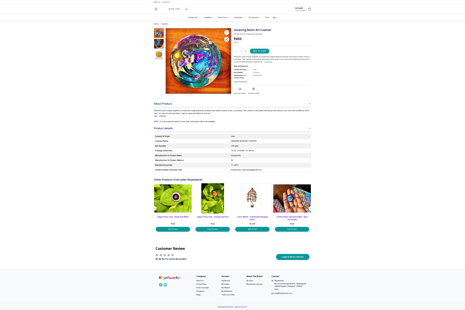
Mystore (243, 307)
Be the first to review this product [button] (248, 34)
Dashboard (225, 281)
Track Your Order (227, 295)
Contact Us (166, 2)
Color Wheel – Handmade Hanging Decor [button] (252, 218)
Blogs (198, 295)
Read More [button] (268, 62)
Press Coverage (202, 288)
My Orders (225, 284)
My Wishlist (225, 288)
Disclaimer (200, 291)
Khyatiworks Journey (254, 284)
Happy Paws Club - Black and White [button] (173, 217)
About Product (163, 103)
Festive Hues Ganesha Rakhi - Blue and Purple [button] (292, 218)
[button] (156, 9)
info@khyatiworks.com (283, 293)
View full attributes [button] (240, 81)
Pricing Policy (201, 284)
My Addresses (226, 291)
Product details (163, 128)
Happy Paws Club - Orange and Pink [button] (213, 217)
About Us (157, 2)
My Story (249, 281)
